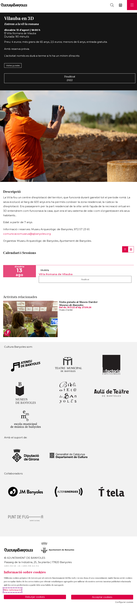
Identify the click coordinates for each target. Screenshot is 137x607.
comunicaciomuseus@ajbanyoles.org (27, 233)
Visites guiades (13, 65)
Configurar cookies (124, 602)
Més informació (12, 590)
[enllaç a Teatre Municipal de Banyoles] (68, 364)
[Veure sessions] (125, 249)
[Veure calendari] (131, 249)
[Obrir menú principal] (132, 5)
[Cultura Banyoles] (13, 5)
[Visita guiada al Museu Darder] (30, 318)
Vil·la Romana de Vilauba (21, 33)
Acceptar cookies (102, 597)
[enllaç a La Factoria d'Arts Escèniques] (111, 364)
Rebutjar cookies (35, 596)
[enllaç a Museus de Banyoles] (25, 392)
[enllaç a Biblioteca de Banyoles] (68, 392)
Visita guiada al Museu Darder (78, 302)
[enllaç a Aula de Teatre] (111, 392)
